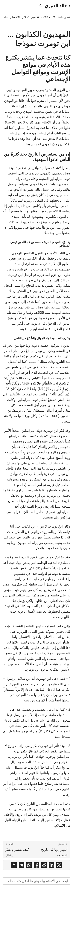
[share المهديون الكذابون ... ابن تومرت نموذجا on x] (59, 865)
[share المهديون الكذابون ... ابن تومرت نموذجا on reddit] (44, 865)
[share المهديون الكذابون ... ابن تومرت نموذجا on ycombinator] (14, 865)
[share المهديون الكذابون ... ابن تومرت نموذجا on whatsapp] (29, 865)
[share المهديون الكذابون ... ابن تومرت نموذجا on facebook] (36, 865)
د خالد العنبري (57, 5)
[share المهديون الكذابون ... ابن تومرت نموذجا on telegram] (21, 865)
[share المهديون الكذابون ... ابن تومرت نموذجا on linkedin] (51, 865)
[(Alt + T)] (41, 5)
